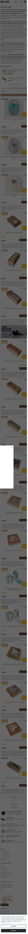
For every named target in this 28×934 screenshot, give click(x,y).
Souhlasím (13, 930)
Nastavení (13, 926)
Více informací (7, 923)
